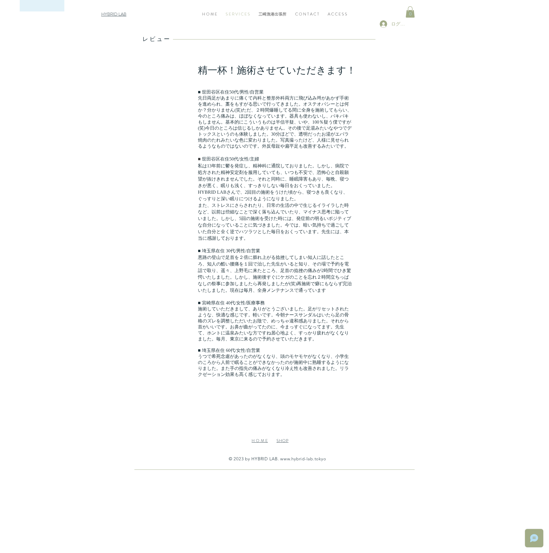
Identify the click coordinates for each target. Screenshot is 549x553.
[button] (410, 11)
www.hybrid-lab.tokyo (303, 458)
